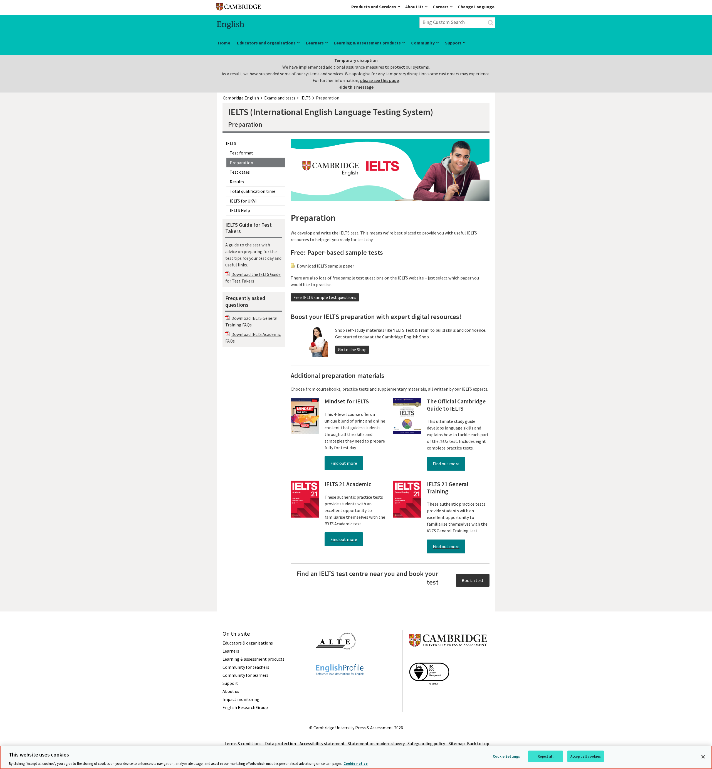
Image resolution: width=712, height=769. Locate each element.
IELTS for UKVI (243, 201)
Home (224, 43)
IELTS (231, 143)
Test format (241, 153)
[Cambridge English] (238, 8)
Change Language (476, 6)
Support (453, 43)
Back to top (478, 743)
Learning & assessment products (367, 43)
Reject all (545, 756)
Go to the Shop (352, 349)
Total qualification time (252, 191)
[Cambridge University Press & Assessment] (448, 658)
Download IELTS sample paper (325, 266)
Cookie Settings (506, 756)
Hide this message (356, 87)
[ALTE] (336, 659)
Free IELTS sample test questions (324, 297)
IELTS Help (240, 210)
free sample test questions (358, 278)
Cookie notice (355, 763)
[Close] (703, 757)
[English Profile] (340, 685)
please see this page (379, 80)
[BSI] (429, 694)
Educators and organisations (266, 43)
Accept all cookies (585, 756)
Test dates (240, 172)
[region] (356, 757)
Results (237, 181)
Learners (315, 43)
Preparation (241, 162)
